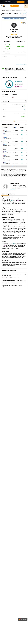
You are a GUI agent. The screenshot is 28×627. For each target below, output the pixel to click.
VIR (5, 158)
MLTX (24, 106)
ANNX (5, 137)
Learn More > (13, 189)
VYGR (5, 151)
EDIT (5, 162)
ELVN (5, 155)
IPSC (5, 133)
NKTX (5, 148)
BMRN (5, 130)
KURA (5, 140)
